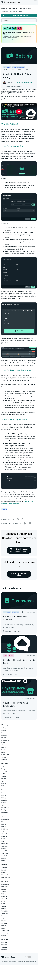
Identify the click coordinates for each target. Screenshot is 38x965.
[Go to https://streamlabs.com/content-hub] (10, 2)
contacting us (28, 501)
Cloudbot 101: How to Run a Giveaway (15, 618)
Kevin (19, 631)
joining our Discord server (10, 504)
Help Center (11, 8)
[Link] (22, 519)
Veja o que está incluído (10, 40)
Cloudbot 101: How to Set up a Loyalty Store (16, 704)
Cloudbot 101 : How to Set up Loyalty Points (19, 661)
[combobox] (19, 20)
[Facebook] (18, 520)
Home (3, 8)
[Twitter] (14, 520)
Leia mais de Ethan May (22, 82)
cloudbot (4, 509)
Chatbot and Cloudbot (24, 8)
